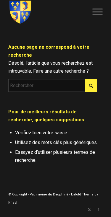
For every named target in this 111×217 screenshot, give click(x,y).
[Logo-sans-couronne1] (46, 12)
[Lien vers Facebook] (98, 209)
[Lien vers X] (89, 209)
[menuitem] (94, 12)
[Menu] (94, 12)
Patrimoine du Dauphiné (49, 194)
